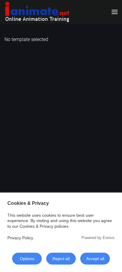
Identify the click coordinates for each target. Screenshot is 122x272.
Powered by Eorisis (98, 237)
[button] (115, 12)
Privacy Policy (20, 237)
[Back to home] (37, 12)
